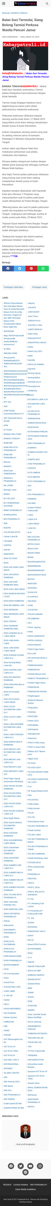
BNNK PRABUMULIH (13, 510)
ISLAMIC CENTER (11, 1073)
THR (29, 1046)
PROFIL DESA (34, 887)
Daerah (7, 550)
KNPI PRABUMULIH (36, 443)
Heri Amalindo (10, 1013)
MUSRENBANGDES (36, 570)
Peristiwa (32, 712)
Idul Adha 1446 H (11, 1060)
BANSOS (7, 466)
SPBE (30, 1001)
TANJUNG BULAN (35, 1038)
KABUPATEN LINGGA (37, 342)
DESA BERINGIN (11, 610)
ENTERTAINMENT (11, 965)
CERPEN (7, 545)
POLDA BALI (33, 800)
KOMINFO (32, 448)
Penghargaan (34, 696)
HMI (5, 1026)
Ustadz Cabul (33, 1083)
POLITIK (31, 817)
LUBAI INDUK (33, 524)
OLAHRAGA (33, 597)
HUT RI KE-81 (9, 1055)
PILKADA (32, 763)
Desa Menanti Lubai (12, 767)
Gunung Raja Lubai (12, 987)
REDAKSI (7, 1185)
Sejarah (31, 962)
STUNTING (32, 1006)
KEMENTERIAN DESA (37, 423)
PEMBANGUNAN (35, 665)
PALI (30, 623)
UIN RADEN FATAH (36, 1060)
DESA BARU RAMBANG (14, 601)
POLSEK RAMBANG (36, 854)
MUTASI (31, 579)
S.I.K (30, 957)
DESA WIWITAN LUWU (13, 909)
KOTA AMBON (34, 472)
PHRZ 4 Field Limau (36, 743)
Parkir (30, 632)
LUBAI (30, 515)
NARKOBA (32, 583)
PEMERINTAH (34, 670)
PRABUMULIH (34, 874)
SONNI (31, 992)
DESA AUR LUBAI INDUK (14, 589)
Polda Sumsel (34, 808)
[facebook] (8, 268)
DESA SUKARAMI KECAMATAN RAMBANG (11, 850)
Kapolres (31, 369)
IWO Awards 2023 (12, 1081)
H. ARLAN (8, 995)
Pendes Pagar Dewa (36, 683)
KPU (29, 490)
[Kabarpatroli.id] (25, 3)
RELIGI (31, 940)
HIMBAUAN (9, 1022)
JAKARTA (32, 307)
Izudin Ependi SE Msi (13, 1103)
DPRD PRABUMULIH (13, 960)
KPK (29, 486)
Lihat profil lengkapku (25, 1144)
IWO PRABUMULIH (12, 1095)
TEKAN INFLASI (35, 1042)
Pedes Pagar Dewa (36, 649)
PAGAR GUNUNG (35, 614)
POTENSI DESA (34, 862)
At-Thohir (8, 430)
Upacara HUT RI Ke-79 (37, 1071)
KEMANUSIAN (34, 418)
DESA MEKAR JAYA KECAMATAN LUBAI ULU (12, 752)
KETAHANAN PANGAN (37, 431)
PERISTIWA (33, 716)
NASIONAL (32, 588)
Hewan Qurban (10, 1017)
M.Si (29, 532)
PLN (29, 786)
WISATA (31, 1106)
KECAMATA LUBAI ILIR (38, 399)
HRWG (6, 1030)
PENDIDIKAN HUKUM (37, 691)
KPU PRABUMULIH (36, 494)
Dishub (7, 921)
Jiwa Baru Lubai (35, 325)
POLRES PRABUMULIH (38, 826)
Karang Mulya (34, 377)
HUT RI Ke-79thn (11, 1051)
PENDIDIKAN (33, 687)
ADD (6, 406)
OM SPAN (32, 601)
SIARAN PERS (34, 984)
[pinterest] (31, 268)
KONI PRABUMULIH (36, 464)
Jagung (31, 303)
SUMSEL (31, 1010)
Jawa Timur (33, 316)
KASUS (31, 395)
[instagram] (40, 1166)
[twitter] (20, 268)
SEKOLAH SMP (34, 971)
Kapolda (31, 360)
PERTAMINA (33, 725)
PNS (29, 795)
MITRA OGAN (34, 544)
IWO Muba (8, 1086)
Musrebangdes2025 (36, 562)
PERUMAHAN (34, 734)
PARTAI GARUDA (35, 640)
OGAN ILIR (32, 592)
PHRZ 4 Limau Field (36, 747)
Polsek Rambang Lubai (38, 858)
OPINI (30, 605)
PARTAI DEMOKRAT (36, 636)
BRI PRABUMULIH (12, 519)
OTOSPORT (33, 610)
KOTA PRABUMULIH (36, 481)
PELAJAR (32, 653)
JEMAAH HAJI (34, 321)
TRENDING (32, 1055)
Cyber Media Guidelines (25, 1189)
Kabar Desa (33, 334)
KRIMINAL (32, 499)
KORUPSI (32, 468)
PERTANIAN (33, 729)
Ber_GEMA (8, 485)
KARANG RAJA (34, 382)
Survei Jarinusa (34, 1022)
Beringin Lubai (10, 490)
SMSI (30, 988)
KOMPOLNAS (34, 459)
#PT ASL (7, 402)
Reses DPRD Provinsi (37, 944)
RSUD (30, 953)
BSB (5, 523)
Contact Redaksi (20, 1185)
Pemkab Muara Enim (37, 674)
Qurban (31, 922)
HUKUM (7, 1035)
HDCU (6, 1004)
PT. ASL (31, 918)
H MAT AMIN (9, 991)
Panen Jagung (34, 627)
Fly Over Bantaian (11, 973)
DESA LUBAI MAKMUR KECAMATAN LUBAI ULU (13, 727)
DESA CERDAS (10, 621)
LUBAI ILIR (32, 519)
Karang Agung (34, 373)
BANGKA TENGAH (12, 438)
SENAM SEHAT (34, 979)
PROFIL (31, 883)
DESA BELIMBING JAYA (14, 605)
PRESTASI (32, 878)
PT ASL (31, 899)
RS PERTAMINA (34, 949)
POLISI (31, 813)
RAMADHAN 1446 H (36, 931)
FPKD (6, 978)
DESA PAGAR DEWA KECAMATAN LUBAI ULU (12, 796)
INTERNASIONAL (11, 1064)
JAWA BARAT (34, 312)
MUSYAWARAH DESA (37, 575)
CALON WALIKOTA (12, 532)
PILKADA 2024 (34, 767)
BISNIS (7, 494)
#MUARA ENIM (10, 353)
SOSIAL (31, 997)
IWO (5, 1077)
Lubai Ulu (32, 528)
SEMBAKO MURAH (36, 975)
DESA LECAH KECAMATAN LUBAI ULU (12, 709)
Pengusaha (33, 707)
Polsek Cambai (34, 830)
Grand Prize (9, 982)
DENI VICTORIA (10, 558)
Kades (30, 347)
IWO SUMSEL (9, 1099)
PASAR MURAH (34, 645)
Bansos (7, 462)
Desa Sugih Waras (12, 818)
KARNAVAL (33, 391)
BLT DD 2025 (9, 498)
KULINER (32, 503)
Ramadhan (32, 927)
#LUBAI (7, 349)
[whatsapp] (43, 268)
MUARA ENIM (34, 553)
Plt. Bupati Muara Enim (38, 791)
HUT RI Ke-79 (9, 1046)
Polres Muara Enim (36, 821)
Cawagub (8, 541)
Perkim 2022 (33, 721)
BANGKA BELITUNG (12, 434)
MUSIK (31, 557)
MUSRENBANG (34, 566)
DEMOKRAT (9, 554)
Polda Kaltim (33, 804)
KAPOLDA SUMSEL (36, 364)
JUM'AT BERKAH (35, 329)
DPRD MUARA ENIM (12, 956)
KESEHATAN (33, 427)
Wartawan (32, 1095)
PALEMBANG (33, 618)
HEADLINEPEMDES (12, 1008)
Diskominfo (9, 925)
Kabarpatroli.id (34, 338)
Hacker (7, 1000)
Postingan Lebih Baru (13, 287)
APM (6, 425)
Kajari (30, 356)
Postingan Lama (39, 287)
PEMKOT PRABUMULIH (38, 678)
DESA (6, 563)
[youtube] (30, 1166)
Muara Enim (33, 548)
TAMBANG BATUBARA (37, 1033)
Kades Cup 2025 (35, 351)
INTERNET (8, 1068)
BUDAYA (7, 528)
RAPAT (31, 936)
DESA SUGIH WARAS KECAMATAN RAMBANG (13, 825)
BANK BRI (8, 443)
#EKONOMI (9, 331)
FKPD (6, 969)
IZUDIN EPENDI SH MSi (14, 1108)
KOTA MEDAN (34, 477)
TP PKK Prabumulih (36, 1051)
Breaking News (10, 514)
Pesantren (32, 738)
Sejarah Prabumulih (36, 966)
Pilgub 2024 (33, 759)
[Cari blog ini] (47, 3)
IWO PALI (8, 1090)
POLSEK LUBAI (34, 835)
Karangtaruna (34, 386)
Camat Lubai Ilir (11, 536)
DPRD (6, 937)
